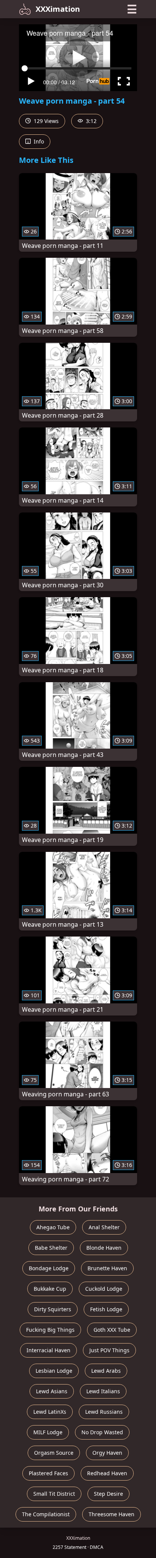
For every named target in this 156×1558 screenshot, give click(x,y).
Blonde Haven (104, 1247)
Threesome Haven (111, 1514)
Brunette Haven (107, 1268)
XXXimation (58, 9)
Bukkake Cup (50, 1288)
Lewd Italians (103, 1391)
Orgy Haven (107, 1452)
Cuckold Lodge (103, 1288)
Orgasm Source (53, 1452)
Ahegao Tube (53, 1227)
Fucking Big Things (50, 1329)
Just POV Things (109, 1350)
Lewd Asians (51, 1391)
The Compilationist (46, 1514)
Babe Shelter (51, 1247)
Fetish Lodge (106, 1309)
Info (38, 141)
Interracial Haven (48, 1350)
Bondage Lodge (49, 1268)
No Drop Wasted (102, 1432)
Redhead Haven (107, 1473)
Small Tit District (54, 1493)
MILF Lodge (47, 1432)
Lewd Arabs (106, 1370)
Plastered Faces (48, 1473)
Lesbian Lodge (54, 1370)
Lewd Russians (104, 1411)
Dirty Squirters (52, 1309)
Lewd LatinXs (49, 1411)
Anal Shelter (104, 1227)
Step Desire (108, 1493)
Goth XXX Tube (112, 1329)
